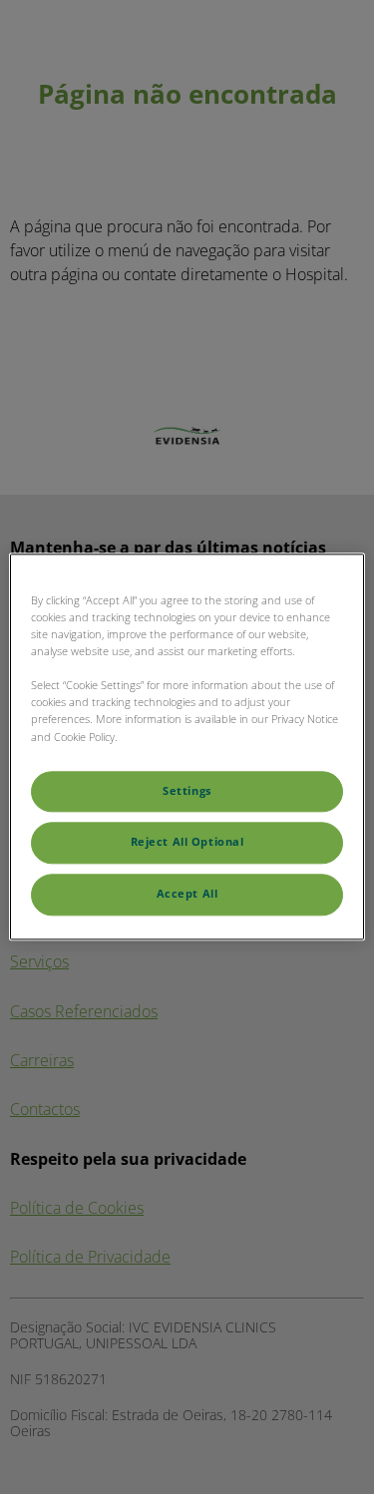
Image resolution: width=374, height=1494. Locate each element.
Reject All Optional (187, 843)
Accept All (187, 895)
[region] (186, 746)
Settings (187, 791)
